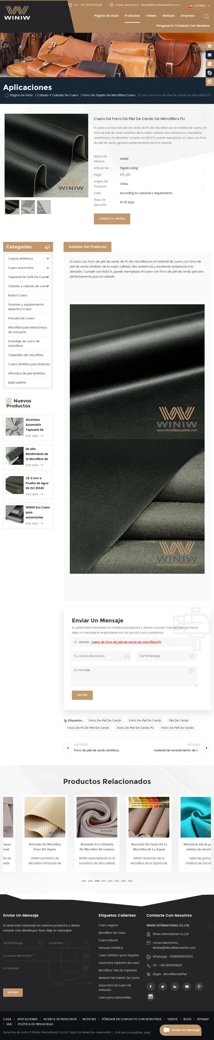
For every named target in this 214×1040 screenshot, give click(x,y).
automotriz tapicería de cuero (119, 963)
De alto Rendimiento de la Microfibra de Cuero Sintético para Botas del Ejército (37, 454)
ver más (32, 436)
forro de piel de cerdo (105, 720)
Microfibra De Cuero (112, 933)
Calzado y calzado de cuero (57, 95)
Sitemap (203, 1019)
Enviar (13, 993)
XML (9, 1024)
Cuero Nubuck (108, 940)
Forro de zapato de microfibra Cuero (109, 95)
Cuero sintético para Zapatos (119, 955)
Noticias (169, 15)
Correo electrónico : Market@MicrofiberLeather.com (148, 5)
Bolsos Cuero (17, 295)
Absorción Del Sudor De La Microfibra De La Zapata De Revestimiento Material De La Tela (133, 847)
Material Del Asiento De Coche (119, 978)
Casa (7, 1019)
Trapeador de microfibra (25, 355)
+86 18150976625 (170, 965)
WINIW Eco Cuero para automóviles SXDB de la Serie (38, 512)
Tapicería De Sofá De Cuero (28, 277)
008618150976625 (181, 957)
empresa (188, 15)
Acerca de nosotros (60, 1019)
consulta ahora (112, 219)
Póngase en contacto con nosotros (183, 25)
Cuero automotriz (20, 267)
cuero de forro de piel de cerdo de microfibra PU (126, 642)
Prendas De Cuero (21, 318)
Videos (151, 15)
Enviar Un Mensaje (186, 1030)
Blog (187, 1019)
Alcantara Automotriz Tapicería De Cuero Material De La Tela (36, 425)
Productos (132, 15)
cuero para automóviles (115, 998)
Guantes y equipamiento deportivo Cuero (26, 307)
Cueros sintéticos (20, 258)
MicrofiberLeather (175, 974)
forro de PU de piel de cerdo (88, 727)
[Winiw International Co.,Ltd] (17, 13)
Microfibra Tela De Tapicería (118, 970)
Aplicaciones (27, 1019)
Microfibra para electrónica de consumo (27, 330)
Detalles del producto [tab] (87, 247)
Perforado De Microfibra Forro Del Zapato (29, 847)
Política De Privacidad (35, 1024)
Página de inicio (106, 15)
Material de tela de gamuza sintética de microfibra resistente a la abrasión (185, 847)
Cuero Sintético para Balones (29, 364)
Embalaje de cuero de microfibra (24, 343)
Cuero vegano (108, 925)
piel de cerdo (179, 720)
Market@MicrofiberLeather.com (174, 948)
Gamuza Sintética (111, 948)
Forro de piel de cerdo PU (135, 727)
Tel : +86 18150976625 (88, 5)
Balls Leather (17, 382)
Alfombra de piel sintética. (27, 373)
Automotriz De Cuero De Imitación (115, 987)
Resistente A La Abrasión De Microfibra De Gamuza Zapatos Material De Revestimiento (81, 847)
